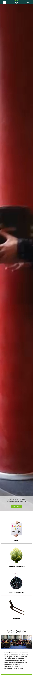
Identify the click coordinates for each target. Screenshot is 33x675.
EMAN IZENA (16, 507)
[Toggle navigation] (3, 2)
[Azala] (16, 2)
